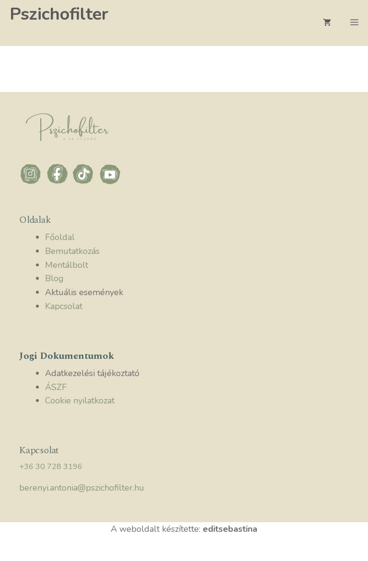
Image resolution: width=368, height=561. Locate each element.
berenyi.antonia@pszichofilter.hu (81, 487)
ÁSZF (56, 387)
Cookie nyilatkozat (80, 400)
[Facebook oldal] (59, 183)
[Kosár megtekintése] (327, 23)
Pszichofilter (59, 14)
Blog (54, 278)
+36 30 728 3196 (50, 466)
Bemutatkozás (72, 251)
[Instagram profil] (32, 183)
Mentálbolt (66, 265)
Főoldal (60, 237)
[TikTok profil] (85, 183)
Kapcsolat (63, 306)
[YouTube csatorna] (110, 183)
